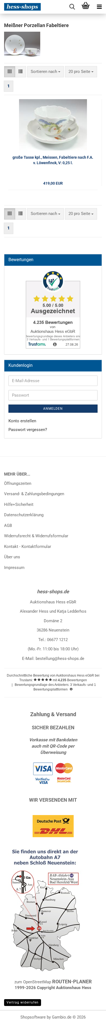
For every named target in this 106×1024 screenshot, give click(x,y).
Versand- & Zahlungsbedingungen (34, 493)
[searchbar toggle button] (72, 7)
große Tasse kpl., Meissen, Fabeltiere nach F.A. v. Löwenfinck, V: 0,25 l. (53, 160)
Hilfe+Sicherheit (18, 504)
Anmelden (53, 409)
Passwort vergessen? (27, 429)
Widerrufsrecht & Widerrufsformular (36, 535)
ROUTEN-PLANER (72, 981)
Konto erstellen (22, 420)
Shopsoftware (33, 1017)
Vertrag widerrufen (23, 1002)
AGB (8, 525)
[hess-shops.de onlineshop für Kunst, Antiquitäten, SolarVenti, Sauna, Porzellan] (20, 7)
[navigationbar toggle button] (99, 7)
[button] (9, 71)
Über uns (12, 556)
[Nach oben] (91, 1015)
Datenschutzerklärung (23, 514)
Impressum (14, 567)
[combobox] (45, 71)
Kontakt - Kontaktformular (27, 546)
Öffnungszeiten (17, 483)
